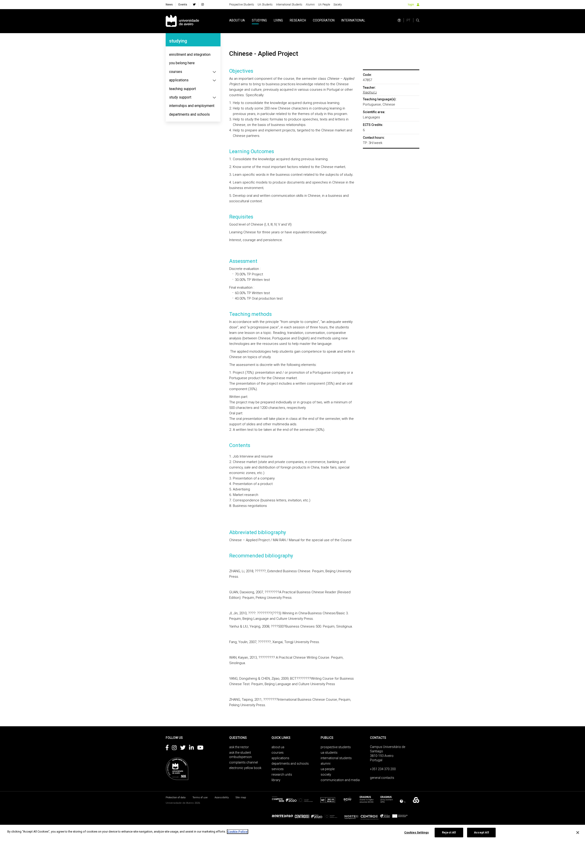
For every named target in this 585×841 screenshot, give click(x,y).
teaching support (182, 89)
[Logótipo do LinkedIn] (191, 748)
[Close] (578, 833)
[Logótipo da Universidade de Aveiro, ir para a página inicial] (182, 21)
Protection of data (176, 797)
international (353, 20)
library (275, 780)
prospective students (336, 747)
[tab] (193, 54)
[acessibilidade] (399, 20)
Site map (241, 797)
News (169, 4)
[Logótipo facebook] (167, 748)
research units (281, 774)
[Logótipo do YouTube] (200, 748)
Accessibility (222, 797)
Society (337, 4)
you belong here (182, 63)
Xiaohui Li (370, 92)
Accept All (481, 832)
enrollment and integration (189, 54)
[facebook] (194, 4)
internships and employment (191, 106)
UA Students (265, 4)
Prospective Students (241, 4)
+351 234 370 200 (383, 769)
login (411, 4)
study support (180, 97)
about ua (237, 20)
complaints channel (243, 762)
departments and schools (189, 114)
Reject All (449, 832)
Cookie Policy (237, 831)
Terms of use (200, 797)
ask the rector (239, 747)
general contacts (382, 778)
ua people (328, 769)
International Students (289, 4)
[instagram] (202, 4)
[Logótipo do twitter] (183, 748)
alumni (325, 763)
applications (179, 80)
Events (182, 4)
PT (408, 20)
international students (336, 758)
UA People (324, 4)
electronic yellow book (245, 768)
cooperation (324, 20)
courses (175, 71)
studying (259, 20)
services (277, 769)
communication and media (340, 780)
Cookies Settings (416, 832)
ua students (329, 752)
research (298, 20)
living (278, 20)
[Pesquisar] (417, 20)
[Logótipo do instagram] (174, 748)
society (326, 774)
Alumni (310, 4)
